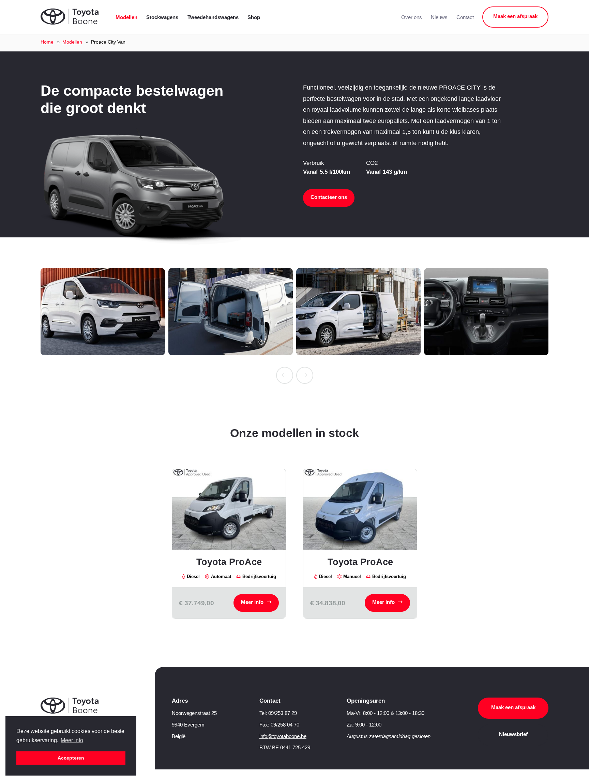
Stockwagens (162, 17)
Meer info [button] (72, 740)
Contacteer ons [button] (329, 197)
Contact (465, 17)
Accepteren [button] (71, 758)
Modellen (126, 17)
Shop (253, 17)
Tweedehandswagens (213, 17)
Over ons (411, 17)
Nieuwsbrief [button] (513, 734)
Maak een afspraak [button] (515, 16)
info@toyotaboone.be (282, 736)
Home (47, 42)
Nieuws (439, 17)
